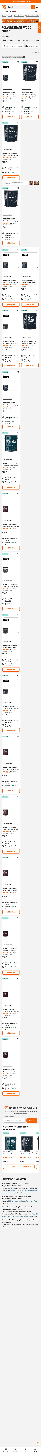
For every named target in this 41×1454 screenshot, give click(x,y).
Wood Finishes (19, 16)
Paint (10, 16)
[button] (35, 52)
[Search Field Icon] (33, 7)
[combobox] (18, 7)
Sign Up (32, 1120)
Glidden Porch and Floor (28, 1201)
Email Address (9, 1116)
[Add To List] (18, 62)
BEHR (10, 1201)
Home (4, 16)
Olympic (16, 1201)
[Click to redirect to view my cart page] (37, 7)
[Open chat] (39, 27)
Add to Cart (11, 117)
